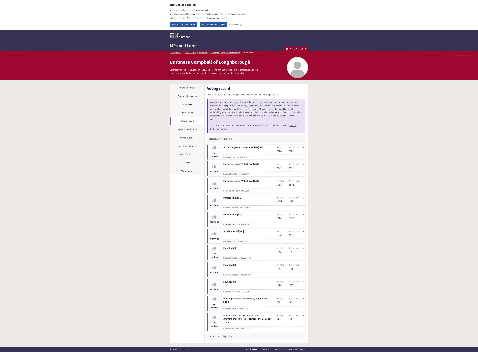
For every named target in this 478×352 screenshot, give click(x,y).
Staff (187, 163)
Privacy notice (280, 349)
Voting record (187, 121)
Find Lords (203, 53)
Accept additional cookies (183, 24)
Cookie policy (251, 349)
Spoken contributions (187, 129)
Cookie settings (235, 25)
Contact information (188, 88)
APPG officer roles (187, 154)
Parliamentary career (187, 96)
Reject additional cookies (213, 24)
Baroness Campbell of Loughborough (225, 53)
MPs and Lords (184, 45)
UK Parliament (175, 53)
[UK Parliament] (180, 35)
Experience (187, 104)
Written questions (187, 138)
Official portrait (187, 171)
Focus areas (187, 113)
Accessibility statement (298, 349)
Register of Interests (187, 146)
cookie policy (221, 18)
